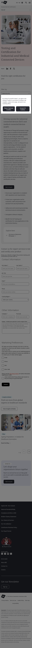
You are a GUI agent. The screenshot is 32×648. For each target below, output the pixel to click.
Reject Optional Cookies (8, 108)
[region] (16, 104)
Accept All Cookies (23, 108)
